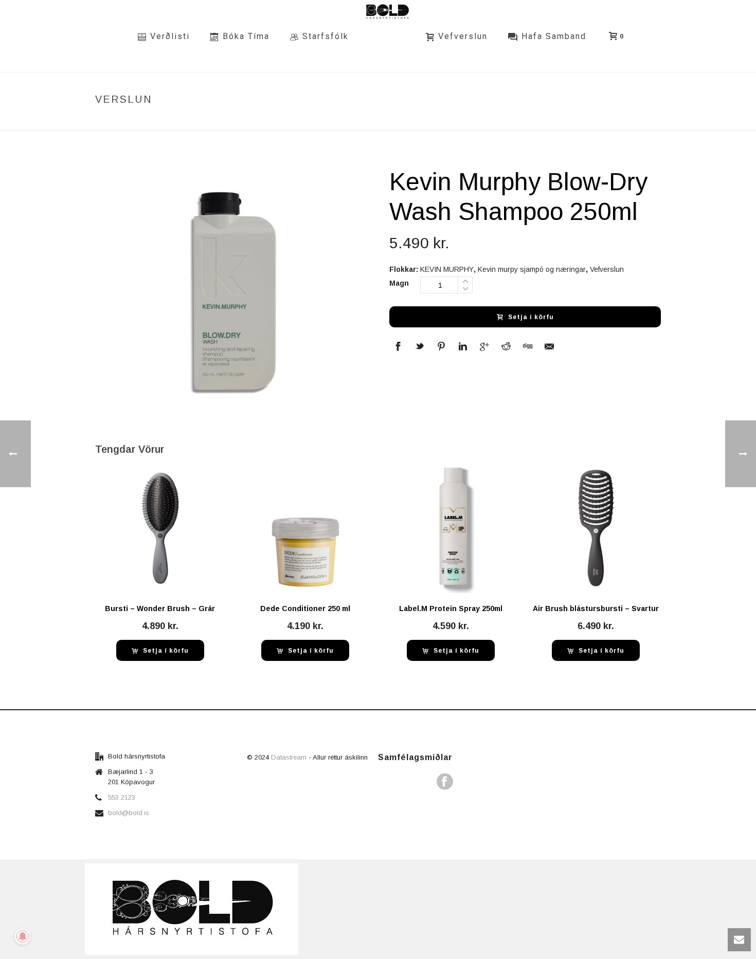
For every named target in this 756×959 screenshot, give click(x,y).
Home (441, 121)
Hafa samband (553, 36)
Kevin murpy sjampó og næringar (532, 269)
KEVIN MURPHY (447, 269)
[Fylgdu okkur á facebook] (445, 782)
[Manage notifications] (22, 936)
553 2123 (121, 797)
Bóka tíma (246, 36)
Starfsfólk (325, 36)
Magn (399, 283)
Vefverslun (463, 36)
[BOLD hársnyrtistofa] (387, 36)
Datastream (290, 757)
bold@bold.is (128, 813)
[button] (160, 650)
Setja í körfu (531, 317)
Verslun (473, 121)
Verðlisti (170, 36)
